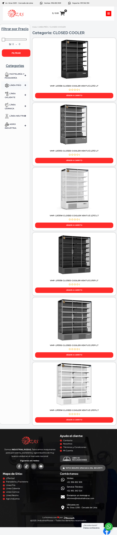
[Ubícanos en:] (63, 507)
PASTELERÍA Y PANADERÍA (15, 76)
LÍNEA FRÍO (17, 85)
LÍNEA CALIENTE (15, 95)
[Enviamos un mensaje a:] (63, 497)
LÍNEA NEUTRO (17, 116)
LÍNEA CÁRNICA (15, 107)
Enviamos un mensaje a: (78, 495)
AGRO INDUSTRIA (15, 126)
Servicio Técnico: (75, 487)
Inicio (34, 27)
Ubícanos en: (73, 504)
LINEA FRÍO (43, 27)
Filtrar (16, 53)
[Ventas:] (63, 480)
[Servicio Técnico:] (63, 488)
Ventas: (70, 478)
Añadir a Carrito (74, 95)
